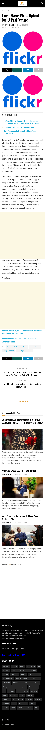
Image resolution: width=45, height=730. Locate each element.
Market (25, 691)
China (23, 674)
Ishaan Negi (7, 474)
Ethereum (6, 683)
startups (6, 704)
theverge (20, 351)
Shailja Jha (7, 426)
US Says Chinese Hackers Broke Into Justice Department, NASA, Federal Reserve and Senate (22, 122)
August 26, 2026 (18, 474)
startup (37, 699)
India (13, 687)
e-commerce (8, 679)
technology (23, 704)
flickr (25, 347)
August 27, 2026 (19, 426)
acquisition (31, 666)
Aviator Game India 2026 (13, 655)
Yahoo (29, 351)
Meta (5, 695)
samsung (6, 699)
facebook (17, 683)
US (36, 708)
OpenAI (30, 695)
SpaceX (29, 699)
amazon (6, 670)
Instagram (22, 687)
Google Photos (8, 351)
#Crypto (6, 666)
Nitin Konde (9, 25)
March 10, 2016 (22, 25)
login (9, 564)
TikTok (5, 708)
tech (14, 704)
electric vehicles (22, 679)
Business (14, 674)
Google (5, 687)
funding (27, 683)
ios (4, 691)
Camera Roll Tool (14, 347)
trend (13, 708)
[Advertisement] (22, 235)
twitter (30, 708)
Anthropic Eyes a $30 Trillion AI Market (18, 127)
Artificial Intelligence (28, 670)
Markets (34, 691)
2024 (22, 666)
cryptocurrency (34, 674)
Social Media (18, 699)
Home (4, 11)
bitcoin (5, 674)
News (9, 11)
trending (21, 708)
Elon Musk (35, 679)
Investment (33, 687)
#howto (14, 666)
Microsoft (13, 695)
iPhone (11, 691)
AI (39, 666)
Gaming (36, 683)
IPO (18, 691)
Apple (14, 670)
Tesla (32, 704)
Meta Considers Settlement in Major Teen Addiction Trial (19, 132)
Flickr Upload (35, 347)
